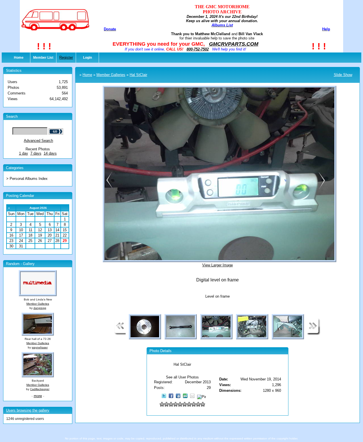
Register (66, 57)
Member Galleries (37, 303)
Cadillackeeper (39, 389)
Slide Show (343, 75)
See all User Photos (182, 377)
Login (87, 58)
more (38, 396)
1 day (23, 153)
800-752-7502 (198, 49)
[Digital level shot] (322, 188)
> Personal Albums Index (27, 178)
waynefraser (40, 347)
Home (19, 58)
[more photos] (120, 334)
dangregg (39, 308)
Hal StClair (138, 75)
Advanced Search (38, 140)
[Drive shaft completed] (108, 188)
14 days (50, 153)
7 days (35, 153)
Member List (43, 58)
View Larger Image (217, 265)
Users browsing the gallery (27, 410)
